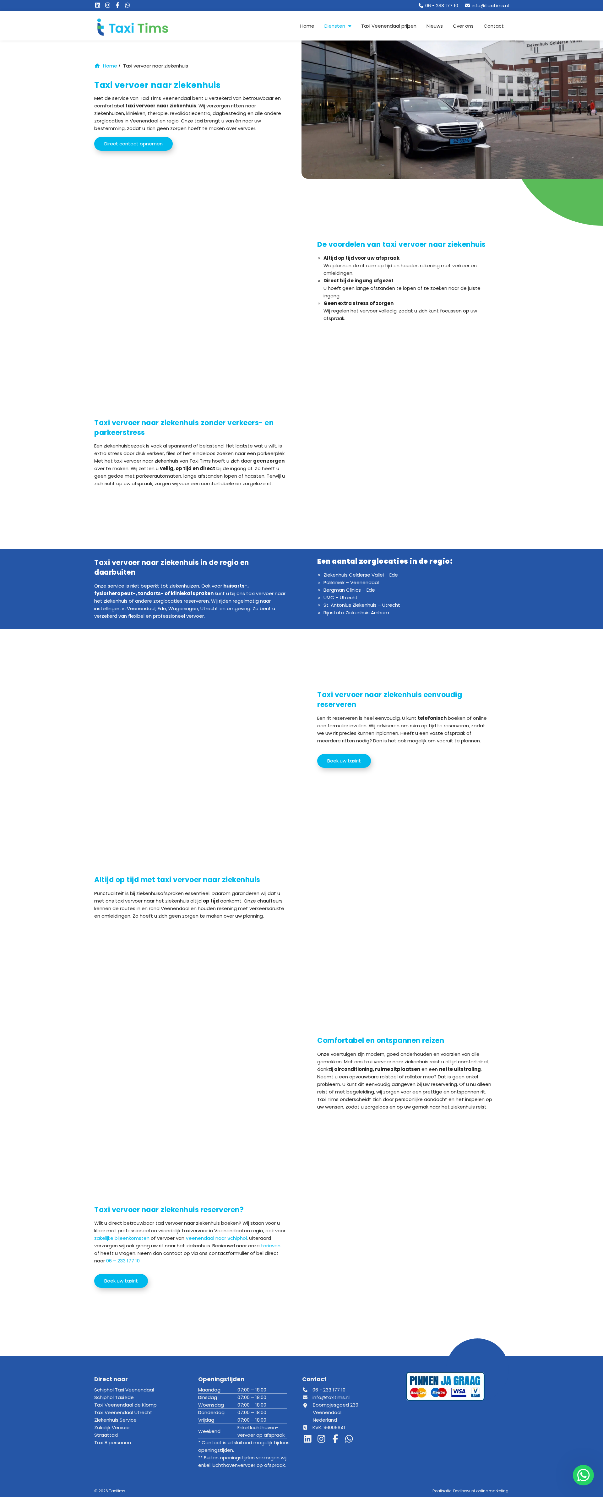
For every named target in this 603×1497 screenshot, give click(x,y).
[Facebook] (119, 5)
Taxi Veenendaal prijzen (388, 26)
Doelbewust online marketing (480, 1491)
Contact (494, 26)
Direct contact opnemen (133, 143)
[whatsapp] (582, 1475)
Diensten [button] (334, 26)
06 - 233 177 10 (328, 1389)
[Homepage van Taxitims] (144, 27)
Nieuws (434, 26)
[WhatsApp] (128, 5)
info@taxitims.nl (331, 1397)
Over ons (463, 26)
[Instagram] (109, 5)
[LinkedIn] (99, 5)
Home (307, 26)
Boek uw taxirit (344, 760)
